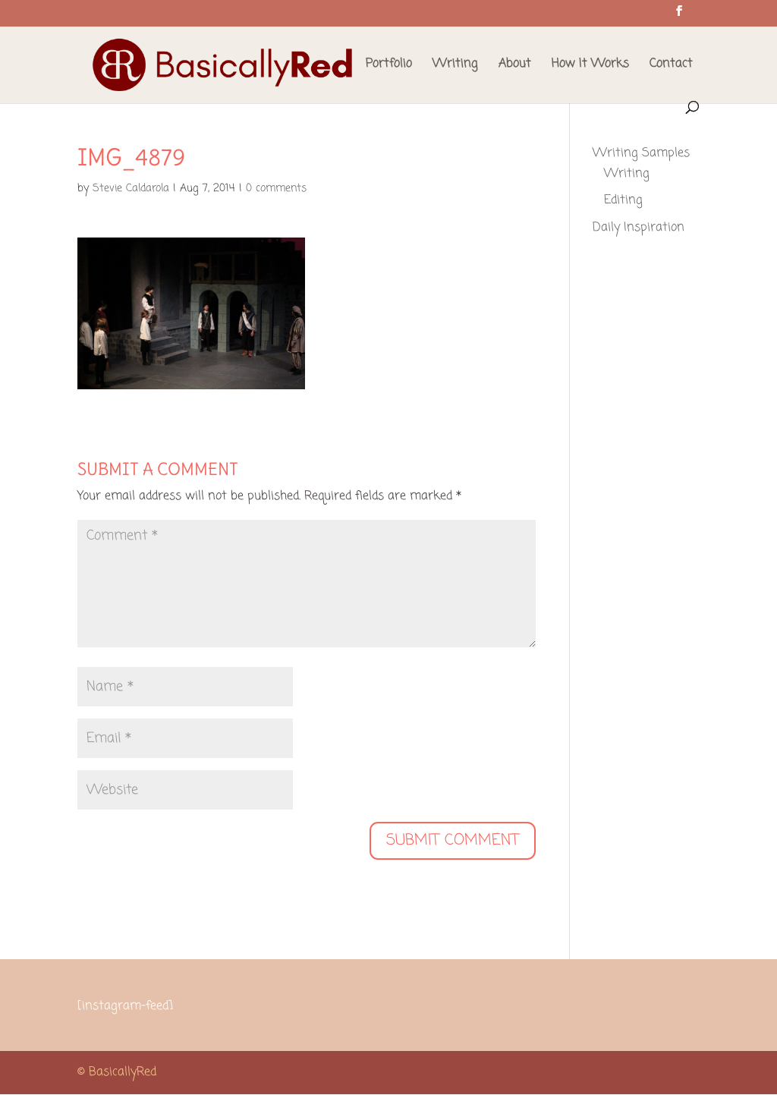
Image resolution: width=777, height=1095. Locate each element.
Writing (455, 65)
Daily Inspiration (638, 228)
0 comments (276, 189)
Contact (671, 65)
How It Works (590, 65)
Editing (623, 200)
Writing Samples (641, 153)
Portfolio (389, 65)
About (515, 65)
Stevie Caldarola (131, 189)
